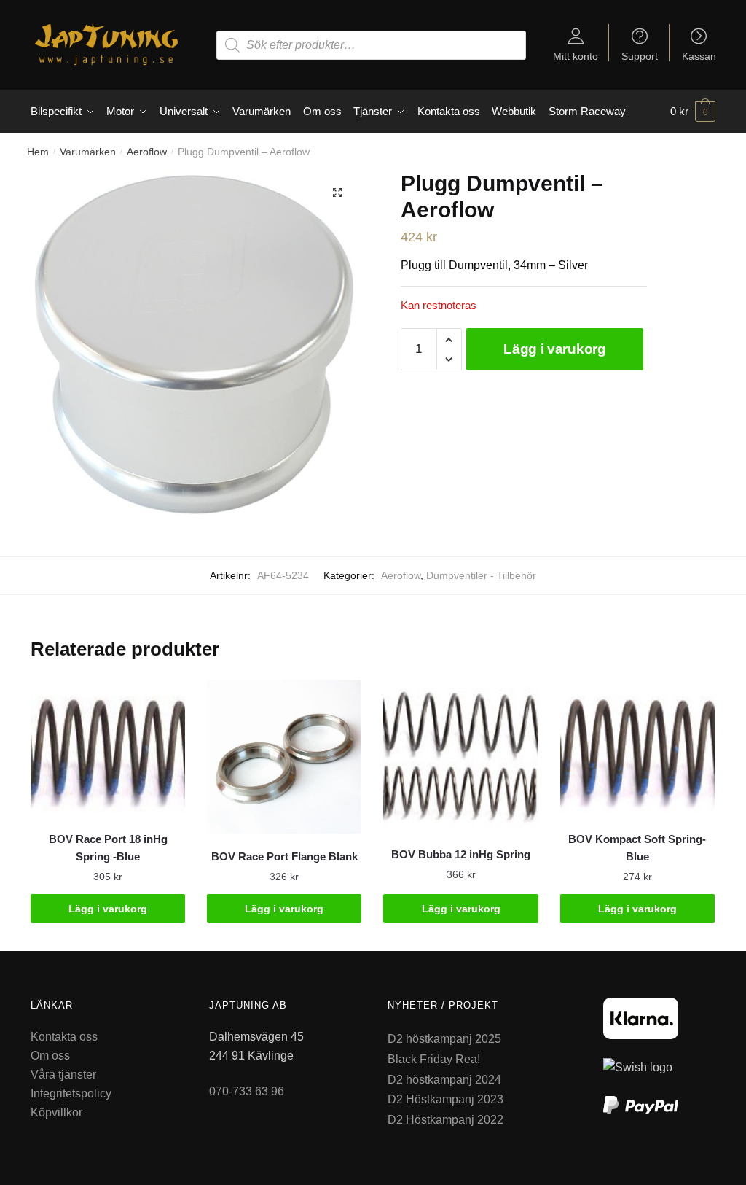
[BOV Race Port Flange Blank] (284, 757)
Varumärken (88, 152)
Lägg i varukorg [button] (107, 908)
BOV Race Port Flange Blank (284, 856)
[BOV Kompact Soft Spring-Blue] (637, 748)
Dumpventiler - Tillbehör (481, 575)
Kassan (699, 55)
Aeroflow (147, 152)
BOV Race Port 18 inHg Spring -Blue (108, 848)
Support (639, 55)
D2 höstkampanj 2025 (444, 1039)
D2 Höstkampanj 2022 (445, 1120)
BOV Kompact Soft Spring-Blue (637, 848)
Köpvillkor (56, 1112)
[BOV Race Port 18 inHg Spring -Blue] (108, 748)
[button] (337, 192)
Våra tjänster (63, 1074)
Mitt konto (575, 55)
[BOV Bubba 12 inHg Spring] (460, 756)
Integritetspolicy (71, 1093)
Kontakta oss (64, 1036)
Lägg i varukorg (554, 349)
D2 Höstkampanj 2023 (445, 1099)
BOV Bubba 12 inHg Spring (460, 854)
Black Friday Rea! (434, 1059)
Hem (38, 152)
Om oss (50, 1055)
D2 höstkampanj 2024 (444, 1079)
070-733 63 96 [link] (246, 1091)
